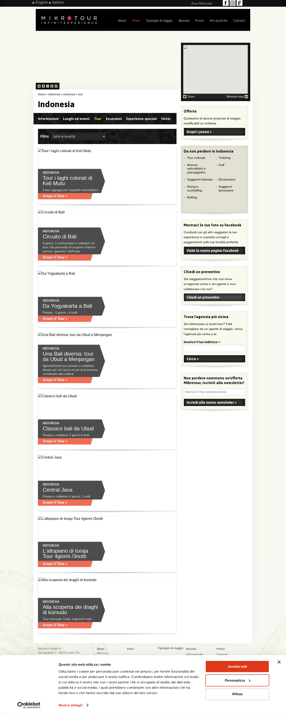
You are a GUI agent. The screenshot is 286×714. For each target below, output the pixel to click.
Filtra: (45, 136)
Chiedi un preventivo (203, 297)
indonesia (54, 94)
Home (41, 94)
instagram (233, 3)
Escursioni (114, 119)
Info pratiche (218, 20)
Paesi (136, 20)
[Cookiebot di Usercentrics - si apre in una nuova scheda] (28, 705)
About (122, 20)
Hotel (165, 119)
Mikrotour (102, 653)
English (42, 2)
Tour (97, 119)
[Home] (69, 19)
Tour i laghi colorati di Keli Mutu (67, 180)
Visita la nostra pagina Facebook (212, 251)
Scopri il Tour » (55, 196)
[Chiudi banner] (279, 662)
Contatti (239, 20)
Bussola (184, 20)
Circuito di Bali (59, 236)
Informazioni (48, 119)
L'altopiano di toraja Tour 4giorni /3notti (65, 553)
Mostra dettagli (70, 705)
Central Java (57, 490)
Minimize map (235, 96)
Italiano (58, 2)
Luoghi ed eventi (76, 119)
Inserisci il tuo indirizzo (201, 342)
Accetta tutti (237, 666)
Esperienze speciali (141, 119)
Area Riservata (201, 3)
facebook (226, 3)
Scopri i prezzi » (199, 132)
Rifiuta (237, 694)
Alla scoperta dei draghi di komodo (70, 609)
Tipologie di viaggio (159, 20)
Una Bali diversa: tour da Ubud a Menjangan (69, 356)
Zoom (191, 96)
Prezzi (199, 20)
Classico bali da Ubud (68, 428)
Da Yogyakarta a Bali (67, 306)
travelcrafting (239, 3)
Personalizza (235, 680)
